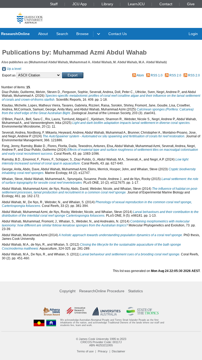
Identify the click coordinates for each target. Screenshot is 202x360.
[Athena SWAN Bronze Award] (51, 311)
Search (62, 34)
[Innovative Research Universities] (75, 311)
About (43, 34)
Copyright (67, 291)
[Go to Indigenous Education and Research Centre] (39, 323)
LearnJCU (136, 4)
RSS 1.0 (157, 75)
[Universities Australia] (106, 311)
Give (191, 4)
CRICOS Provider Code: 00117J (101, 342)
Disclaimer (118, 351)
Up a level (14, 69)
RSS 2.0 (175, 75)
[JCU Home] (30, 17)
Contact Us (117, 34)
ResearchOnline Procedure (101, 291)
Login (193, 34)
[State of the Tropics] (143, 311)
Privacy (103, 351)
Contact (165, 4)
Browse (82, 34)
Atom (140, 75)
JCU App (79, 4)
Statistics (135, 291)
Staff (54, 4)
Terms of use (85, 351)
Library (107, 4)
